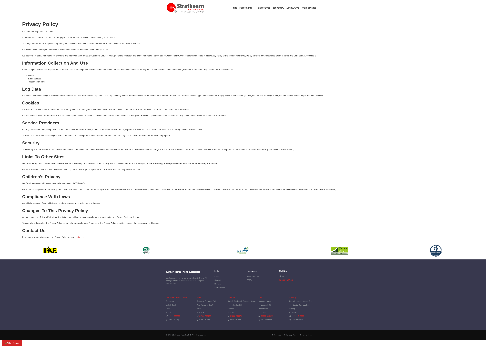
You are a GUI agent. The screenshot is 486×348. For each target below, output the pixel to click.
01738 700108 (205, 316)
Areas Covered (309, 8)
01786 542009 (298, 316)
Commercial (278, 8)
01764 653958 (174, 316)
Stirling (292, 298)
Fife (260, 298)
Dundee (231, 298)
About (216, 276)
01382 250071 (236, 316)
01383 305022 (267, 316)
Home (234, 8)
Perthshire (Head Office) (176, 298)
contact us (79, 237)
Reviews (217, 284)
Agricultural (293, 8)
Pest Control (245, 8)
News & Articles (253, 276)
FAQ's (249, 280)
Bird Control (264, 8)
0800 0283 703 (286, 280)
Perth (199, 298)
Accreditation (219, 287)
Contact (217, 280)
